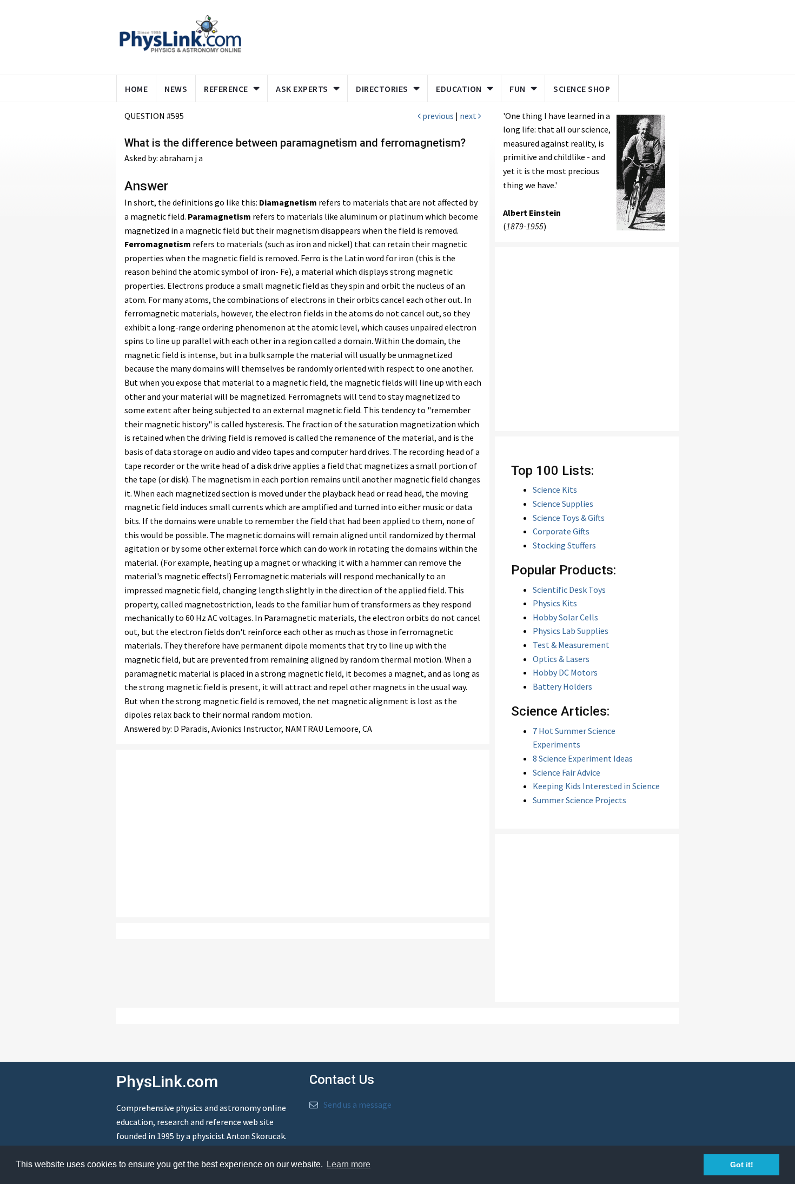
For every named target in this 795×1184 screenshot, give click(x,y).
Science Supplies (563, 503)
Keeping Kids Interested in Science (596, 785)
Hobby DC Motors (565, 672)
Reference (226, 88)
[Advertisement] (458, 35)
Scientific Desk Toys (569, 589)
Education (459, 88)
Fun (517, 88)
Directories (382, 88)
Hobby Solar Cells (565, 617)
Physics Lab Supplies (570, 630)
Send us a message (357, 1104)
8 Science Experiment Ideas (583, 758)
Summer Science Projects (579, 800)
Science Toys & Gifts (569, 517)
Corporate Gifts (561, 531)
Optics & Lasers (561, 658)
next (469, 115)
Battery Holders (562, 686)
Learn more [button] (348, 1164)
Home (136, 88)
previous (437, 115)
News (175, 88)
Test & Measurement (571, 644)
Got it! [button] (741, 1164)
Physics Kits (555, 603)
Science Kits (555, 489)
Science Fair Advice (566, 772)
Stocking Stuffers (564, 545)
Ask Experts (302, 88)
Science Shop (581, 88)
